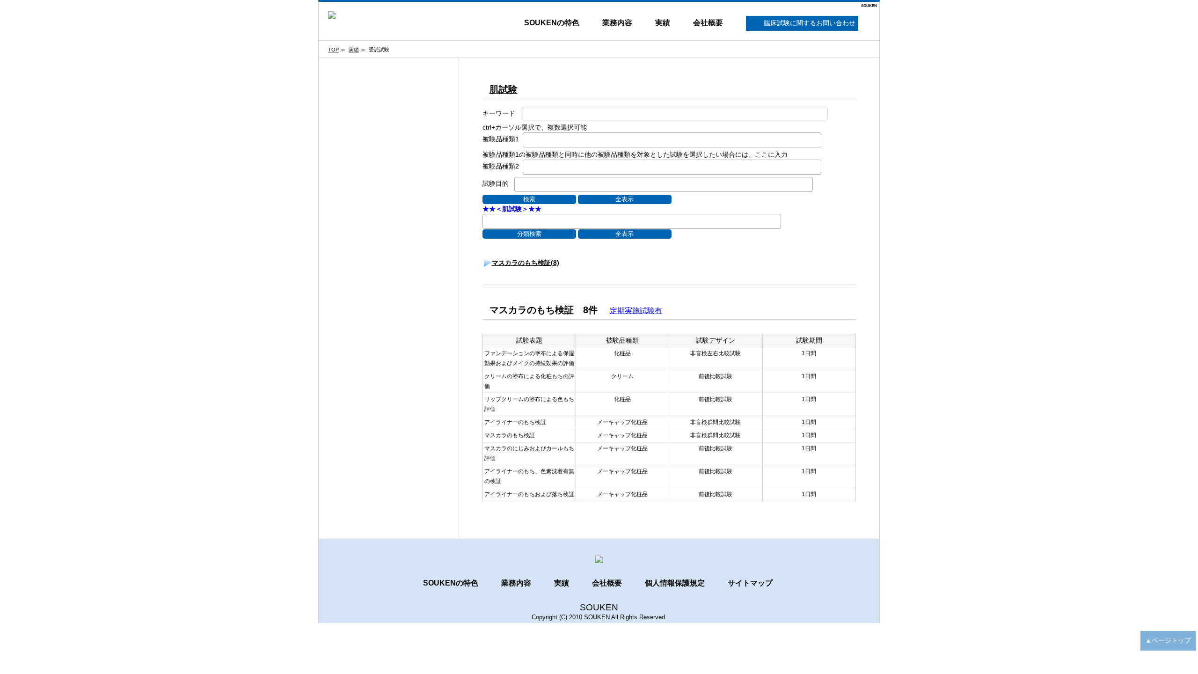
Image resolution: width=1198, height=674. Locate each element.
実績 (662, 23)
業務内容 (617, 23)
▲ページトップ (1168, 640)
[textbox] (528, 139)
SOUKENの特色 (551, 23)
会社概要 (708, 23)
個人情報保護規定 (675, 583)
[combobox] (672, 139)
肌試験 (503, 89)
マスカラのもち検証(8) (525, 262)
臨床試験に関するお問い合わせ (809, 23)
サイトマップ (750, 583)
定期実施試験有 (636, 311)
